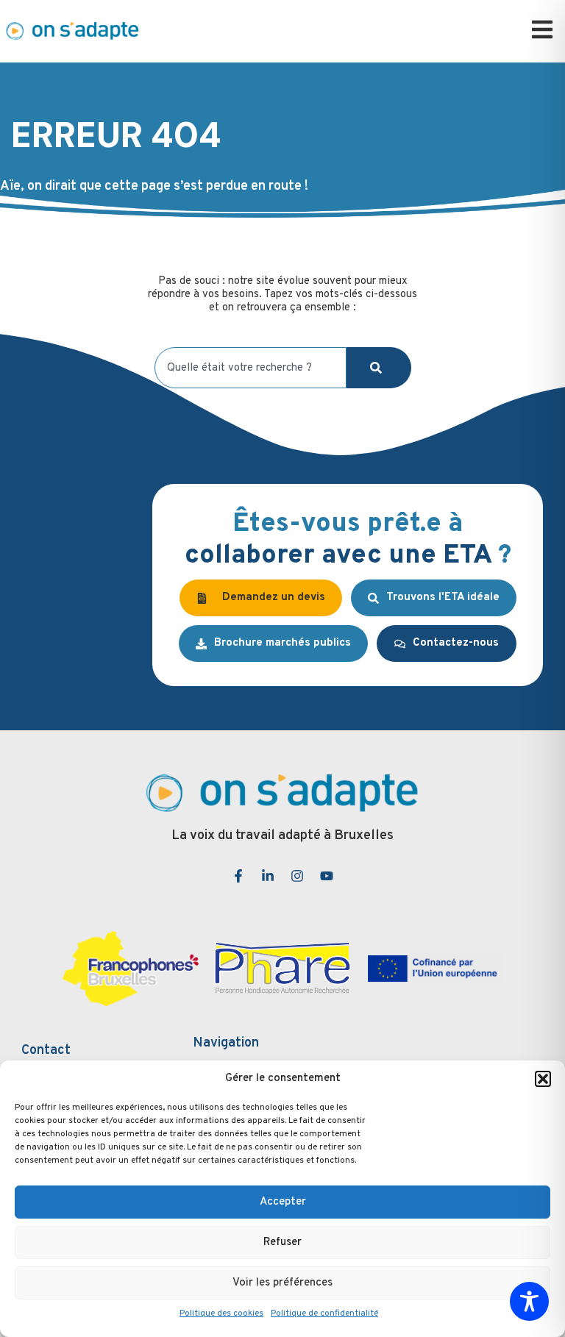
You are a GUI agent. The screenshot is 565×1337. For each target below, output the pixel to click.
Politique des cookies (221, 1313)
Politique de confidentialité (324, 1313)
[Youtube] (326, 876)
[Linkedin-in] (267, 876)
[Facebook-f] (238, 876)
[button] (543, 1079)
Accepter (283, 1202)
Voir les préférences (282, 1283)
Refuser (282, 1242)
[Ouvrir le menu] (542, 29)
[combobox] (250, 367)
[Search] (379, 367)
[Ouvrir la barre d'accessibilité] (529, 1301)
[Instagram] (297, 876)
